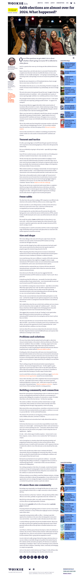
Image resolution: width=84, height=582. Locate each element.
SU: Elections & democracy (11, 97)
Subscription (60, 2)
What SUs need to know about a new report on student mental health (70, 536)
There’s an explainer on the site (44, 384)
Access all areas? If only (70, 72)
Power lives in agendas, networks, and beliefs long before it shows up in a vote (69, 507)
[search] (74, 3)
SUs (67, 2)
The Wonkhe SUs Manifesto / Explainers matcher (70, 527)
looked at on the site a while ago (42, 182)
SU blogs (10, 93)
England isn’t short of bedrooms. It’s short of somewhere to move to (69, 80)
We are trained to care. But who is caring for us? (70, 107)
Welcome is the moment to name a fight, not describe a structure (70, 123)
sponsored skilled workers (43, 349)
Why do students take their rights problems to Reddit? (70, 65)
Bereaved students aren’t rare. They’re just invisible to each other (70, 91)
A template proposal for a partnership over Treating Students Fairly (70, 497)
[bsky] (71, 2)
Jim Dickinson (11, 67)
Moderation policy (68, 569)
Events (47, 2)
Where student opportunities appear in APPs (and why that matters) (69, 468)
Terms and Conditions (69, 571)
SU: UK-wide (11, 102)
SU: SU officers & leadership (11, 99)
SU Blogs (10, 12)
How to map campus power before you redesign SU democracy (69, 518)
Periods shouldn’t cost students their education (69, 114)
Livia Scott (10, 81)
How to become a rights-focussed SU (70, 489)
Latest (52, 2)
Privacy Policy (67, 573)
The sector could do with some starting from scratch (70, 99)
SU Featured (11, 94)
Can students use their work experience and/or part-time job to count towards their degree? (70, 479)
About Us (40, 2)
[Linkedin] (33, 569)
